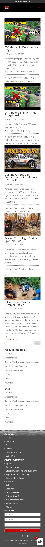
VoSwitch (8, 382)
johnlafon (9, 184)
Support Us (11, 456)
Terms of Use (35, 540)
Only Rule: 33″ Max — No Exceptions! (20, 114)
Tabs (6, 378)
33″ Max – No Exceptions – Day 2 (21, 48)
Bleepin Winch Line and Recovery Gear (21, 362)
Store (8, 445)
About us (10, 441)
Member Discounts (14, 452)
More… (9, 507)
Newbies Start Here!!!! (15, 499)
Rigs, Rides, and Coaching (15, 366)
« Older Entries (11, 339)
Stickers (8, 374)
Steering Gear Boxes (13, 370)
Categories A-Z (12, 496)
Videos (9, 448)
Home (8, 437)
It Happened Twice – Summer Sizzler (17, 303)
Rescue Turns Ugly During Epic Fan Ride (20, 239)
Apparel (8, 353)
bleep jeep (10, 54)
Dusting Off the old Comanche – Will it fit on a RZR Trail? (20, 177)
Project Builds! (12, 503)
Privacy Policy (22, 543)
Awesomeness (10, 357)
